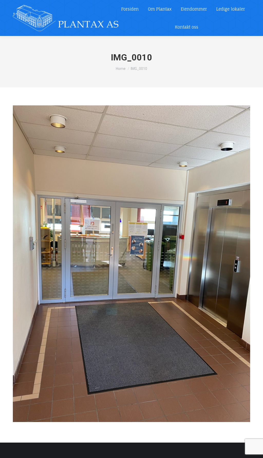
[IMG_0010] (131, 263)
